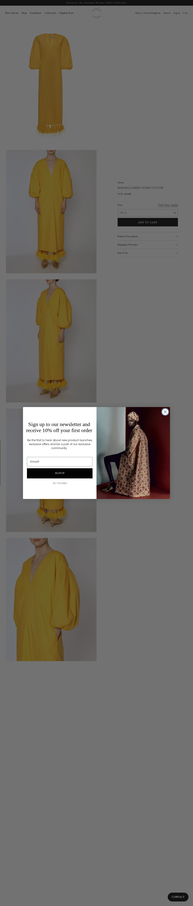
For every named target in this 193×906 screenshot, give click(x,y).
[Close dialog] (165, 412)
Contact (178, 897)
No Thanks (60, 483)
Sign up (59, 473)
